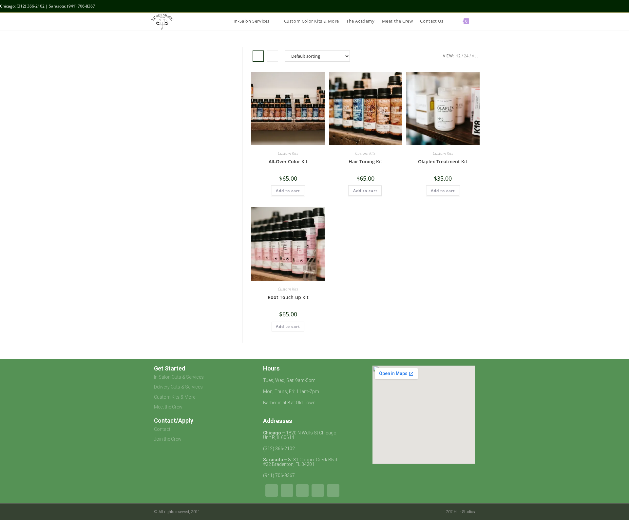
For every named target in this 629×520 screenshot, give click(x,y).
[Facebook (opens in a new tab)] (612, 6)
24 (466, 56)
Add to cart (288, 190)
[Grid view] (258, 56)
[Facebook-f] (318, 490)
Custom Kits (288, 153)
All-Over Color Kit (288, 161)
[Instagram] (302, 490)
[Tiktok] (271, 490)
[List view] (272, 56)
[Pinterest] (333, 490)
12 (458, 56)
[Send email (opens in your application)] (626, 6)
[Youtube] (287, 490)
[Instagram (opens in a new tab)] (619, 6)
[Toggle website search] (478, 21)
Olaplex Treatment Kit (442, 161)
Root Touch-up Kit (288, 297)
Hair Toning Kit (365, 161)
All (475, 56)
